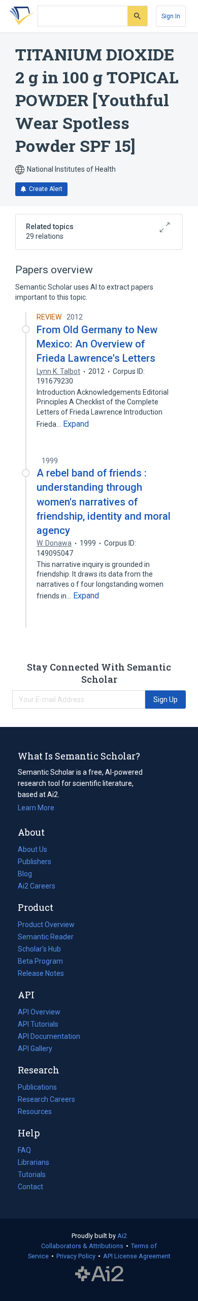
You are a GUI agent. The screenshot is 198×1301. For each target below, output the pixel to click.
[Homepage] (19, 16)
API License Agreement (137, 1256)
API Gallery (35, 1048)
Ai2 (122, 1236)
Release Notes (41, 973)
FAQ (24, 1150)
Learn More (36, 808)
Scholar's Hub (39, 949)
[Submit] (137, 16)
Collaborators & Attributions (82, 1246)
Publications (37, 1088)
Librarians (33, 1162)
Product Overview (46, 925)
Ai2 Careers (36, 887)
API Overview (39, 1012)
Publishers (34, 862)
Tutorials (32, 1174)
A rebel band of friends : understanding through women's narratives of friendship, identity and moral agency (104, 501)
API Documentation (49, 1037)
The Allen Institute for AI (99, 1274)
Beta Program (40, 961)
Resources (35, 1112)
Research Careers (46, 1100)
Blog (29, 875)
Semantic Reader (46, 937)
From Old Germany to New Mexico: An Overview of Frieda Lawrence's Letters (97, 344)
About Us (32, 849)
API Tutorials (38, 1024)
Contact (30, 1187)
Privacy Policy (75, 1256)
